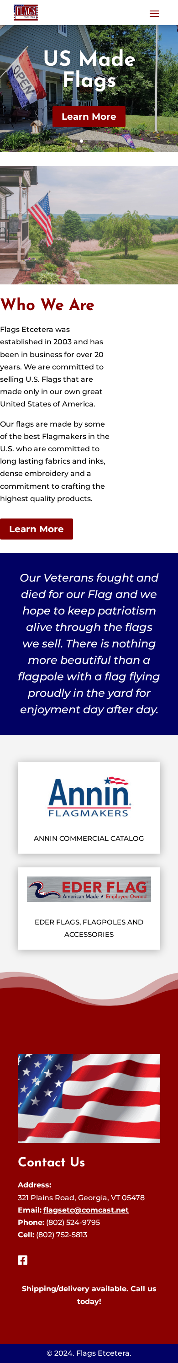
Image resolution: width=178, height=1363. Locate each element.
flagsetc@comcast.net (86, 1210)
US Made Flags (89, 71)
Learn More (89, 116)
